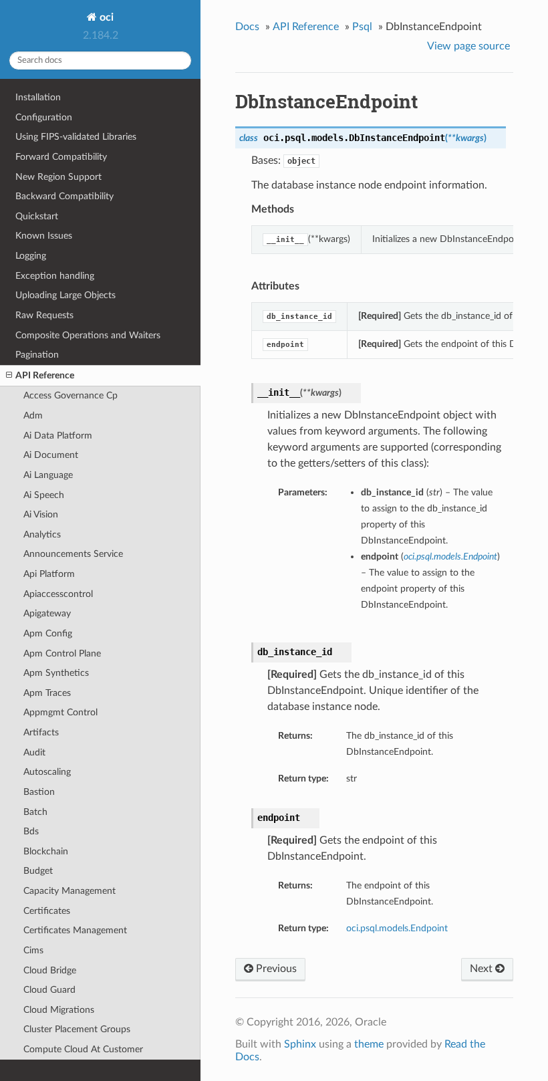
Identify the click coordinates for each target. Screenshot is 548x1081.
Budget (38, 871)
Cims (33, 950)
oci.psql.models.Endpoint (397, 928)
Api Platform (49, 574)
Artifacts (41, 732)
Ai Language (48, 475)
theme (369, 1044)
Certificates (46, 911)
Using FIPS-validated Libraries (75, 137)
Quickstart (36, 216)
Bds (31, 831)
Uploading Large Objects (65, 295)
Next (482, 968)
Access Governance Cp (70, 395)
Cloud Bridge (49, 970)
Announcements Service (73, 554)
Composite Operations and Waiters (87, 335)
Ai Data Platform (57, 436)
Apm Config (47, 633)
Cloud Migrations (58, 1010)
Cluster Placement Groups (76, 1029)
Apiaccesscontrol (58, 594)
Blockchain (45, 851)
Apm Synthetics (56, 673)
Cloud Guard (49, 990)
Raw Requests (44, 315)
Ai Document (50, 455)
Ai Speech (43, 495)
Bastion (39, 792)
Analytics (42, 534)
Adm (33, 415)
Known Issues (43, 236)
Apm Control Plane (62, 653)
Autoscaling (47, 772)
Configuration (43, 117)
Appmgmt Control (60, 712)
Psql (362, 26)
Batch (35, 812)
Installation (38, 97)
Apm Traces (47, 693)
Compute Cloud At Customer (83, 1049)
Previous (275, 968)
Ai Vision (40, 514)
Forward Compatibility (61, 157)
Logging (30, 256)
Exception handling (54, 276)
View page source (468, 46)
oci (105, 17)
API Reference (44, 375)
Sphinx (300, 1044)
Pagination (37, 355)
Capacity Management (69, 891)
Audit (34, 752)
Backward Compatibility (64, 196)
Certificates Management (75, 930)
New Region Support (58, 177)
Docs (247, 26)
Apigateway (47, 613)
